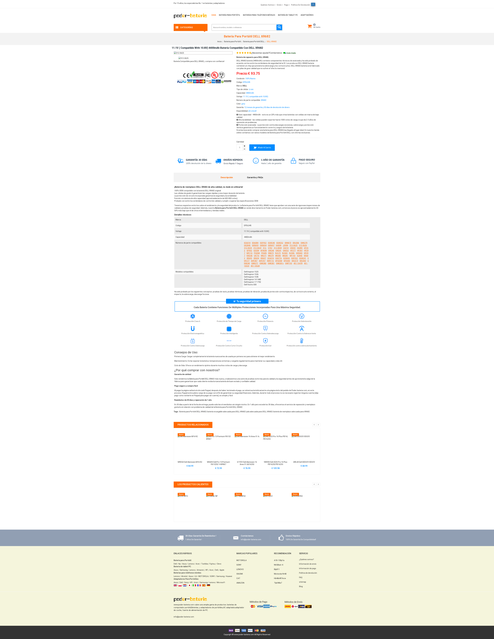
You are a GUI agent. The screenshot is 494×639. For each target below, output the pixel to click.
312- (265, 248)
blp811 (277, 569)
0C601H (247, 243)
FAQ (300, 577)
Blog (301, 586)
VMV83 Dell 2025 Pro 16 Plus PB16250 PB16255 (275, 463)
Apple (222, 570)
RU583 (285, 253)
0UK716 (278, 258)
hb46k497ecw (280, 578)
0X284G (247, 245)
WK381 (285, 256)
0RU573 (295, 261)
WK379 (271, 256)
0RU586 (296, 243)
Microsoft (221, 582)
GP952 (249, 251)
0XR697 (271, 245)
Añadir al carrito (264, 148)
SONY (212, 576)
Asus (184, 564)
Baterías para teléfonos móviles (259, 15)
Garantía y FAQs (255, 177)
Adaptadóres (307, 15)
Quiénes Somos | (268, 5)
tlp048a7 (278, 583)
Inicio (219, 41)
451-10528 (255, 266)
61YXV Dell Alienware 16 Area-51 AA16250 (247, 463)
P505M (257, 253)
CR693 (292, 248)
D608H (299, 248)
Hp (179, 564)
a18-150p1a (279, 560)
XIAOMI (239, 574)
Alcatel (184, 576)
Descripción (227, 177)
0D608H (255, 243)
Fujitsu (212, 564)
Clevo (219, 564)
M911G (249, 253)
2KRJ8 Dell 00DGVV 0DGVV (304, 462)
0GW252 (279, 243)
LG (196, 576)
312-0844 (278, 248)
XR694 (256, 258)
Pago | (286, 5)
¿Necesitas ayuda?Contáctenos (266, 53)
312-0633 (248, 248)
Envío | (279, 5)
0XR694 (263, 245)
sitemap (302, 582)
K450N (278, 245)
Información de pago (307, 568)
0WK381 (271, 263)
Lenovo (191, 564)
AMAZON (240, 583)
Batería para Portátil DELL (253, 41)
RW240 (249, 256)
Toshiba (204, 564)
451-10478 (298, 263)
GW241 (278, 251)
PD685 (264, 253)
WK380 (278, 256)
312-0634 (257, 248)
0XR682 (299, 253)
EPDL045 (247, 225)
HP (206, 570)
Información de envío (307, 564)
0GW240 (271, 243)
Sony (186, 582)
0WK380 (263, 263)
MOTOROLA (203, 576)
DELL (246, 220)
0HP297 (262, 261)
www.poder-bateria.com (244, 634)
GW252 (286, 251)
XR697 (263, 258)
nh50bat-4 (278, 565)
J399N (285, 245)
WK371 (263, 256)
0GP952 (263, 243)
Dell (175, 564)
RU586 (291, 253)
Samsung (184, 570)
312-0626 (303, 245)
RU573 (278, 253)
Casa (213, 15)
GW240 (271, 251)
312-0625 (293, 245)
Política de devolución (300, 5)
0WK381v (280, 263)
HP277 (293, 251)
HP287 (300, 251)
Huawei (229, 576)
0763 (270, 248)
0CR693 (286, 258)
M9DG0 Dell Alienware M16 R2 (190, 462)
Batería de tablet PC (288, 15)
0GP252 (294, 258)
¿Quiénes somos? (306, 559)
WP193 (292, 256)
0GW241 (302, 258)
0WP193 (288, 263)
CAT (238, 578)
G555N (256, 251)
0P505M (278, 261)
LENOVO (240, 569)
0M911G (270, 261)
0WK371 (254, 263)
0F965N (264, 251)
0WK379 (304, 243)
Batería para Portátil (229, 15)
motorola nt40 (280, 574)
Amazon (200, 570)
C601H (286, 248)
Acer (198, 564)
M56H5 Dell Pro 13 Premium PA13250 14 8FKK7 (218, 463)
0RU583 (303, 261)
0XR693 (255, 245)
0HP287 (254, 261)
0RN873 (288, 243)
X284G (299, 256)
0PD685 (287, 261)
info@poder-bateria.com (184, 617)
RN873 (271, 253)
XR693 (249, 258)
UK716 (256, 256)
